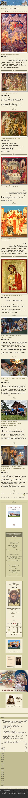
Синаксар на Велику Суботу (10, 54)
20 (8, 493)
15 (7, 630)
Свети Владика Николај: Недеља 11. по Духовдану (15, 735)
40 (13, 493)
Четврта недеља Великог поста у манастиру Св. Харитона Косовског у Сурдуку (13, 468)
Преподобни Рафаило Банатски (14, 613)
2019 (2, 766)
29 (11, 634)
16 (9, 630)
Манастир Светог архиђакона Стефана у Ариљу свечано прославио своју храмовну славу (14, 733)
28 (21, 632)
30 (11, 493)
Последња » (21, 497)
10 (11, 627)
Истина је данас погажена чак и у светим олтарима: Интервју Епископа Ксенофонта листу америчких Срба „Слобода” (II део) (14, 724)
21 (21, 630)
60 (8, 497)
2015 (2, 774)
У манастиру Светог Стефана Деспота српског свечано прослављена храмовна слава (14, 739)
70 (11, 497)
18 (14, 630)
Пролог (14, 616)
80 (14, 497)
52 (4, 497)
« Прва (2, 493)
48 (18, 493)
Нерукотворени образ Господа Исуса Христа (14, 609)
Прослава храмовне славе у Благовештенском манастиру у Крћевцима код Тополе (11, 423)
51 (1, 497)
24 (11, 632)
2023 (2, 757)
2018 (2, 768)
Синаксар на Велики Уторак (10, 238)
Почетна (2, 8)
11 (14, 627)
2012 (2, 781)
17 (11, 630)
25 (14, 632)
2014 (2, 776)
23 (9, 632)
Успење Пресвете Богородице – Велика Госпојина (14, 721)
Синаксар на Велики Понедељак (11, 295)
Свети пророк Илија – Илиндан (10, 742)
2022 (2, 759)
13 (18, 627)
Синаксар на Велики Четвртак (10, 138)
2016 (2, 772)
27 (18, 632)
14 (21, 627)
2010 (2, 785)
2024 (2, 755)
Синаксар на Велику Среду (9, 186)
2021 (2, 761)
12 (16, 627)
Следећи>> (19, 623)
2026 (2, 717)
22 (7, 632)
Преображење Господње (9, 731)
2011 (2, 783)
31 (16, 634)
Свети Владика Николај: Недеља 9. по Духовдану (14, 741)
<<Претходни (9, 623)
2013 (2, 778)
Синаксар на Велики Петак (9, 93)
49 (21, 495)
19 (16, 630)
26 (16, 632)
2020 (2, 764)
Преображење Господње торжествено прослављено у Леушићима (12, 729)
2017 (2, 770)
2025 (2, 753)
